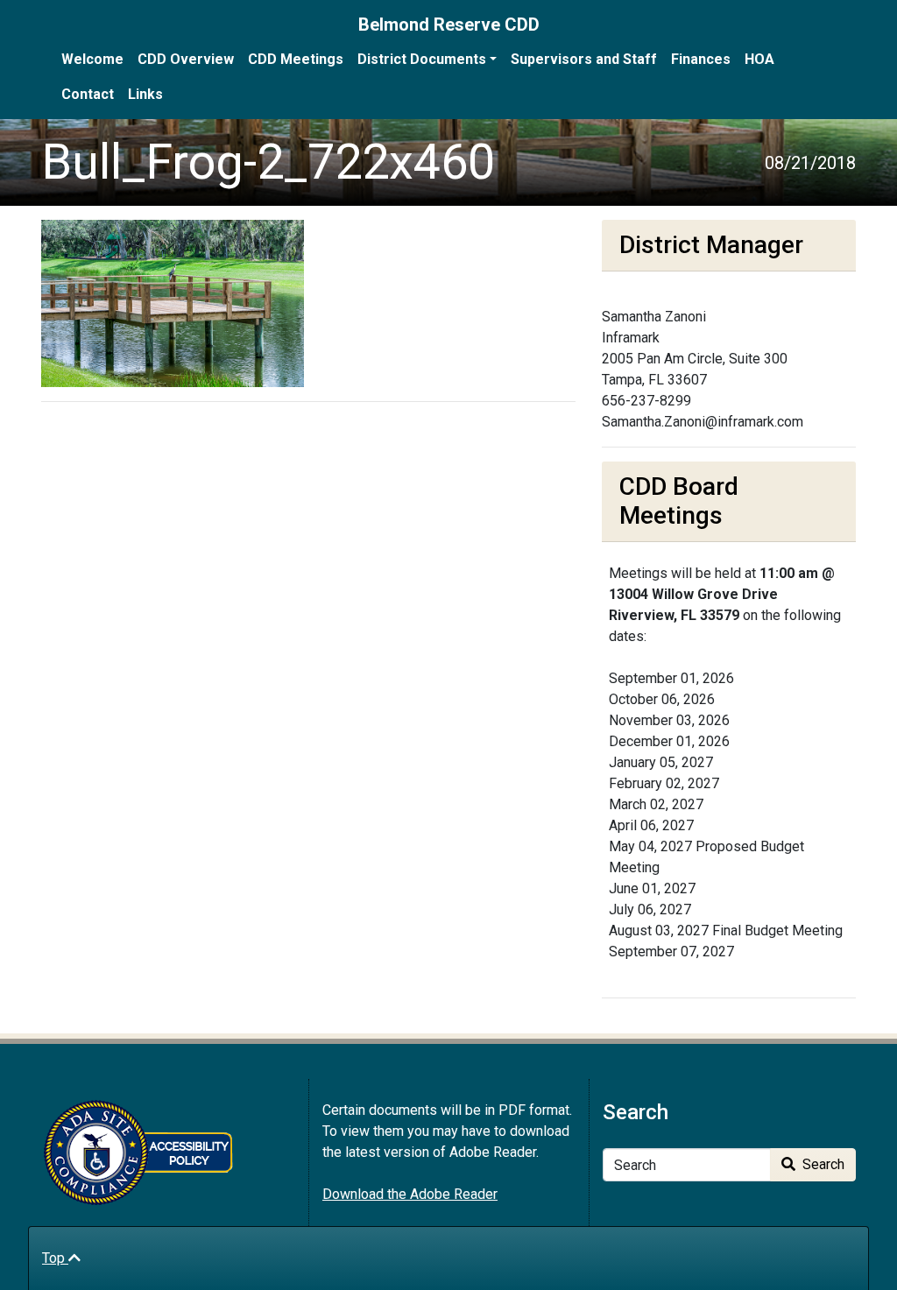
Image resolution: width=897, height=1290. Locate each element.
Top (55, 1258)
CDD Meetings (295, 59)
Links (145, 94)
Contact (87, 94)
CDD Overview (186, 59)
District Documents (421, 59)
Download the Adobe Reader (410, 1194)
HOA (759, 59)
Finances (701, 59)
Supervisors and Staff (584, 59)
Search (821, 1164)
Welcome (92, 59)
